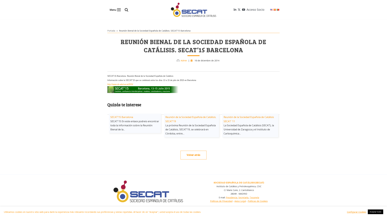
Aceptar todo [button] (375, 211)
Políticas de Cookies (258, 201)
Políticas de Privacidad (221, 201)
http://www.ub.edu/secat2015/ (120, 84)
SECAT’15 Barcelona (121, 117)
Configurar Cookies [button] (356, 212)
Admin (184, 60)
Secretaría (243, 197)
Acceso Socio (255, 10)
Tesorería (254, 197)
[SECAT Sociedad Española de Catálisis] (193, 10)
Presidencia (231, 197)
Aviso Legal (240, 201)
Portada (111, 30)
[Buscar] (126, 10)
